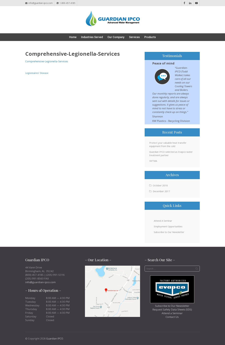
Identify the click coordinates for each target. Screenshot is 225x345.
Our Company (115, 37)
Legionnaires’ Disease (36, 72)
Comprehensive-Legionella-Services (46, 61)
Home (73, 37)
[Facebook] (184, 3)
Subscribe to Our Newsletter (169, 232)
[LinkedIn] (190, 3)
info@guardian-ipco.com (40, 3)
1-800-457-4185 (67, 3)
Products (150, 37)
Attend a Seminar (172, 313)
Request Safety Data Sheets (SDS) (172, 309)
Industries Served (92, 37)
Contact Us (172, 317)
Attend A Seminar (163, 220)
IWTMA (153, 160)
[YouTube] (196, 3)
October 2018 (160, 185)
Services (134, 37)
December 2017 (161, 191)
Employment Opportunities (168, 226)
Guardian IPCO (54, 338)
